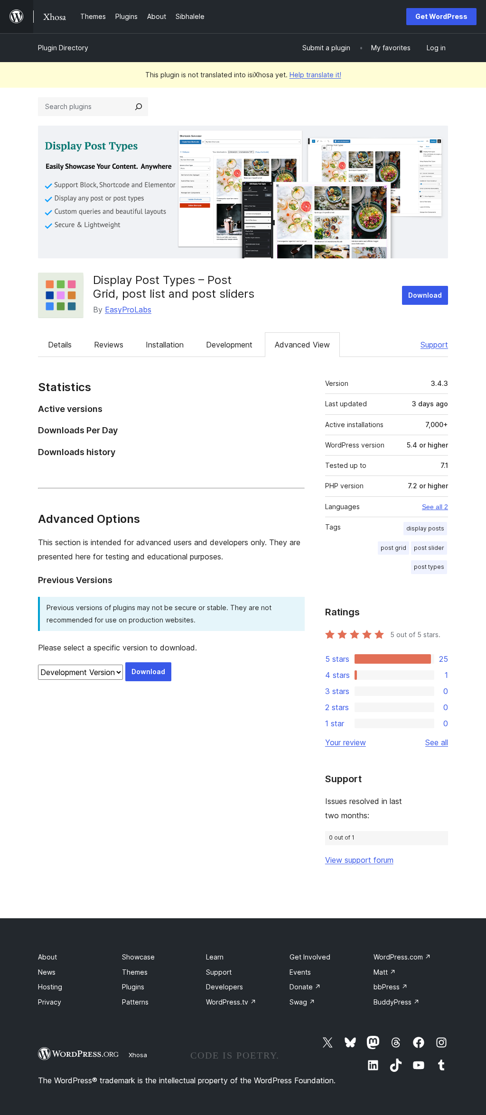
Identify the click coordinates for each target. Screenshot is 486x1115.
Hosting (50, 987)
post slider (429, 547)
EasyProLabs (128, 309)
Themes (135, 972)
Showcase (138, 957)
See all (436, 742)
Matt (385, 972)
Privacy (49, 1002)
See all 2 (435, 507)
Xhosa (138, 1055)
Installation (165, 344)
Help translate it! (315, 75)
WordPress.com (402, 957)
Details (60, 344)
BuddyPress (397, 1002)
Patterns (135, 1002)
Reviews (108, 344)
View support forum (359, 860)
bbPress (391, 987)
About (47, 957)
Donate (305, 987)
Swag (302, 1002)
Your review (345, 742)
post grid (393, 547)
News (47, 972)
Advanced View (302, 344)
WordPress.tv (231, 1002)
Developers (224, 987)
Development (229, 344)
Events (300, 972)
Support (434, 344)
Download (425, 295)
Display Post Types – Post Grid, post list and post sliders (173, 287)
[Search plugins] (138, 106)
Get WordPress (441, 16)
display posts (425, 528)
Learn (215, 957)
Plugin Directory (63, 48)
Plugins (133, 987)
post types (429, 566)
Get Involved (310, 957)
